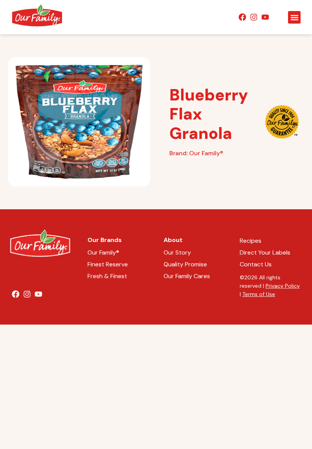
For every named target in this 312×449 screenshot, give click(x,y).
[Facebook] (242, 17)
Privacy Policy (283, 285)
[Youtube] (265, 17)
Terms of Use (258, 294)
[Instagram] (254, 17)
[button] (294, 17)
